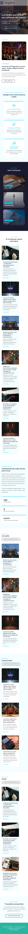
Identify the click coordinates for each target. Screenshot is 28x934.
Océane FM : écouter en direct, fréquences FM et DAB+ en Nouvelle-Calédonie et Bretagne (10, 876)
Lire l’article (8, 81)
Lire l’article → (6, 277)
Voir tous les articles (11, 539)
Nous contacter (10, 28)
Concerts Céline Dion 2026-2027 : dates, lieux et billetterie (10, 720)
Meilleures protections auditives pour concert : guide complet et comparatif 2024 (10, 370)
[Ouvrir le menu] (26, 3)
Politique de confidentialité (14, 928)
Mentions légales (14, 930)
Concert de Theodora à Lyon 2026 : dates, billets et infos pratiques (13, 68)
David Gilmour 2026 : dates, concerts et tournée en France (9, 753)
